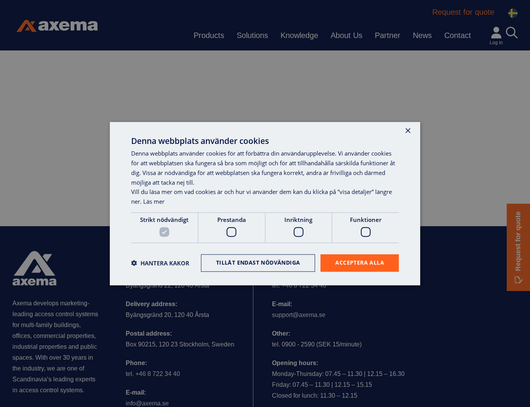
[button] (160, 263)
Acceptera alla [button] (359, 262)
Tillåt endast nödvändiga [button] (258, 262)
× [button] (407, 131)
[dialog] (265, 203)
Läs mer (154, 201)
